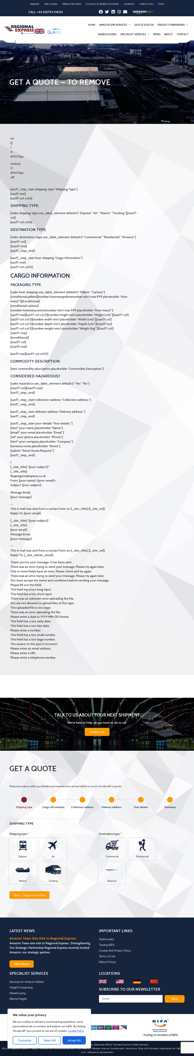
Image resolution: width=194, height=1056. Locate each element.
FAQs (161, 3)
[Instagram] (119, 12)
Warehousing (107, 34)
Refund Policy (107, 962)
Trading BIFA (106, 944)
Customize (24, 1040)
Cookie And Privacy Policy (115, 950)
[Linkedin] (113, 12)
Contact (182, 34)
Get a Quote (50, 3)
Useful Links (146, 3)
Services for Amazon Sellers (26, 981)
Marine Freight (18, 998)
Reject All (50, 1040)
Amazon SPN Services (113, 24)
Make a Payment (71, 3)
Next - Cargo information (29, 895)
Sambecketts (106, 1052)
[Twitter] (107, 12)
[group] (97, 803)
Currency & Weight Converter (102, 3)
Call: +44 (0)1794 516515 (45, 12)
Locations (129, 3)
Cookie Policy (76, 1031)
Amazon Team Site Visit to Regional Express (42, 938)
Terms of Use (107, 956)
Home (91, 24)
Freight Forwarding (171, 24)
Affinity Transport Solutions (118, 1044)
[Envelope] (125, 12)
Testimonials (106, 939)
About (168, 34)
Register (34, 3)
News (156, 34)
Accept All (74, 1040)
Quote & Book (144, 24)
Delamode (99, 1044)
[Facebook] (101, 12)
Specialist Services (133, 34)
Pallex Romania (140, 1044)
